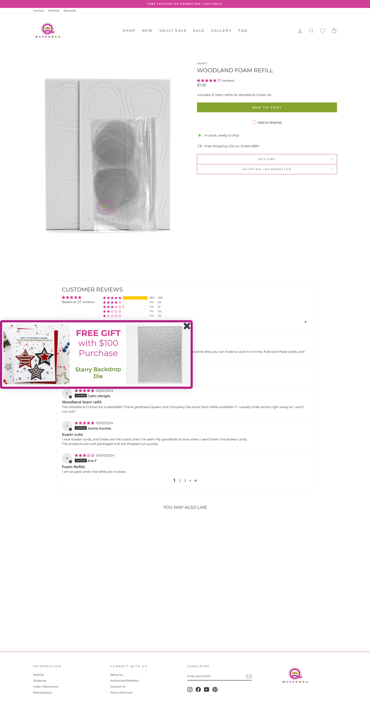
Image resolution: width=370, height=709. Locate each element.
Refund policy (42, 692)
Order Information (45, 686)
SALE (199, 31)
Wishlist (53, 10)
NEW (147, 31)
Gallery (221, 31)
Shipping (39, 680)
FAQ (243, 31)
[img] (85, 391)
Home (201, 63)
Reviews (267, 159)
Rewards (70, 10)
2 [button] (180, 481)
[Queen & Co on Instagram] (189, 689)
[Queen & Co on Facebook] (198, 689)
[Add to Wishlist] (38, 525)
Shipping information (267, 169)
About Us (116, 674)
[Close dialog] (187, 326)
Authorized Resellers (124, 680)
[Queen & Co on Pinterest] (215, 689)
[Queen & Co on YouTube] (206, 689)
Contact (38, 10)
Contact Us (117, 686)
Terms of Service (121, 692)
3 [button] (185, 481)
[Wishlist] (323, 31)
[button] (207, 80)
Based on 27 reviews (78, 302)
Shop (129, 31)
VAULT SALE (173, 31)
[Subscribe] (249, 676)
